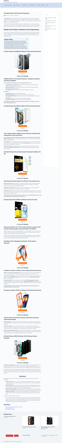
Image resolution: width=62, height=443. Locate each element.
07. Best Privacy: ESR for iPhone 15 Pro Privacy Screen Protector (16, 48)
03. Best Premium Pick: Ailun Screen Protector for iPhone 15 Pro (16, 43)
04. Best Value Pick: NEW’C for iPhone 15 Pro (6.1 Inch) (14, 44)
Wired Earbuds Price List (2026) (50, 20)
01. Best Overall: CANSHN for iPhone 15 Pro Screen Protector (15, 41)
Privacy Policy (51, 435)
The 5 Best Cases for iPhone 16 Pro (9, 416)
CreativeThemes (18, 441)
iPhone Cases (16, 15)
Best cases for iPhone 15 (10, 408)
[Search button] (56, 14)
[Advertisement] (51, 45)
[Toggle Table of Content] (27, 39)
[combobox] (50, 14)
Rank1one (6, 0)
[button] (9, 436)
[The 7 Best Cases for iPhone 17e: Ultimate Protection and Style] (49, 421)
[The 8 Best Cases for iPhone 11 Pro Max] (31, 421)
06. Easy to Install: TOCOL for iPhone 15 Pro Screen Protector (15, 47)
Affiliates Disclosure (44, 435)
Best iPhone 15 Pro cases (10, 409)
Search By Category (26, 435)
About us (44, 436)
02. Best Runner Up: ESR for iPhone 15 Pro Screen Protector (15, 42)
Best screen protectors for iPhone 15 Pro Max (14, 406)
